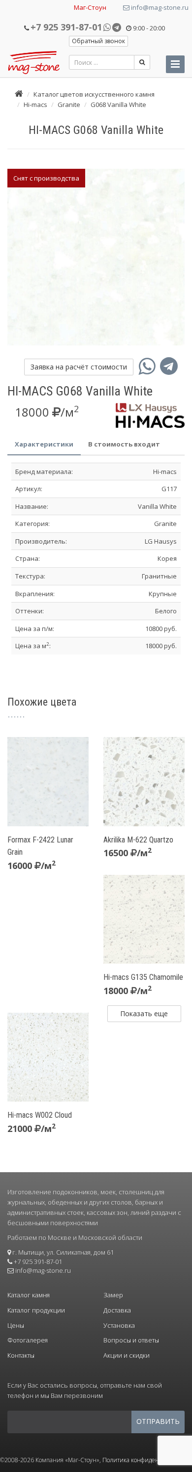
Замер (113, 1294)
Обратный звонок (98, 41)
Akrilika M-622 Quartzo (138, 839)
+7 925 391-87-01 (66, 27)
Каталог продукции (36, 1310)
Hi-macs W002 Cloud (39, 1115)
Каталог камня (28, 1294)
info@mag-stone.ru (159, 7)
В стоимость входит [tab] (124, 444)
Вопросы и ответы (131, 1340)
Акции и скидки (126, 1355)
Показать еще (144, 1013)
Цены (15, 1325)
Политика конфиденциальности (147, 1460)
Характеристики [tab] (44, 444)
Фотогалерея (27, 1340)
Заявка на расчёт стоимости (79, 366)
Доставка (117, 1310)
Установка (119, 1325)
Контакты (20, 1355)
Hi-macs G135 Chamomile (143, 977)
